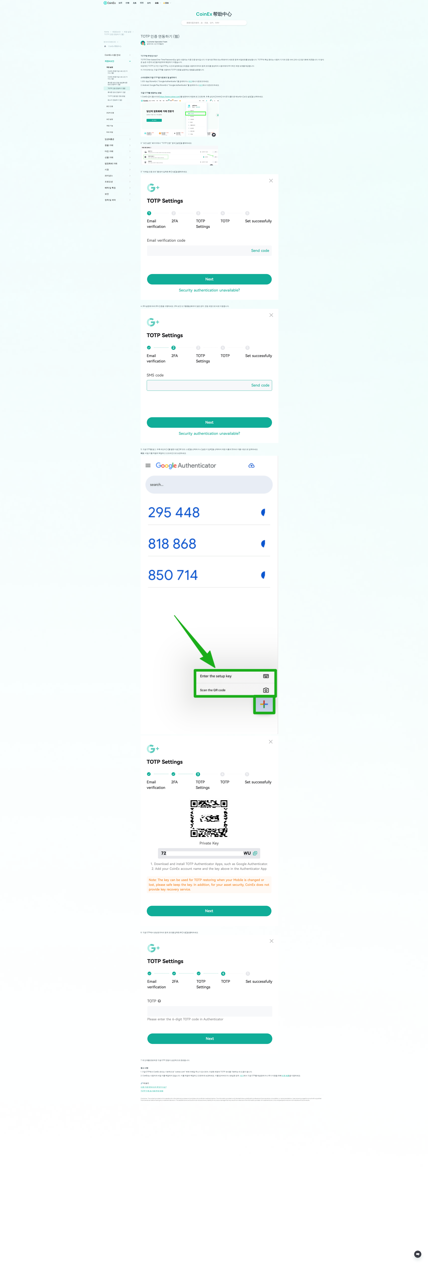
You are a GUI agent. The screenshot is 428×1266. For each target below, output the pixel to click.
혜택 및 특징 (110, 187)
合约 (149, 3)
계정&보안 (116, 32)
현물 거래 (109, 145)
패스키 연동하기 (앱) (115, 100)
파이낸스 (109, 175)
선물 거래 (109, 157)
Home (106, 32)
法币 (120, 3)
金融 (156, 3)
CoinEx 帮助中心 (114, 46)
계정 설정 (127, 32)
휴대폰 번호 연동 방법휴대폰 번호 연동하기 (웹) (117, 84)
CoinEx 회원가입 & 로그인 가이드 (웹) (118, 72)
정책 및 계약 (110, 200)
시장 (107, 169)
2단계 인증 (110, 113)
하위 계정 (109, 132)
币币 (142, 3)
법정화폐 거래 (111, 163)
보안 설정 (109, 119)
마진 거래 (109, 151)
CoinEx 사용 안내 (112, 55)
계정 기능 (109, 126)
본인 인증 (109, 106)
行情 (127, 3)
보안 (107, 194)
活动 (167, 3)
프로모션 (109, 181)
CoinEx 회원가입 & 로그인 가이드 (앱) (118, 78)
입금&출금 (109, 139)
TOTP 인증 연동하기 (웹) (114, 34)
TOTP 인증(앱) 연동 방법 (116, 96)
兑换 (134, 3)
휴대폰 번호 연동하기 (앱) (117, 92)
